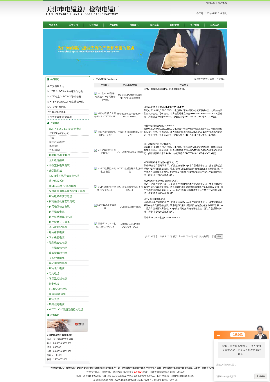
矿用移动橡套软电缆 (60, 216)
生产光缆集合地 (55, 86)
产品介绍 (113, 25)
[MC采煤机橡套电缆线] (105, 208)
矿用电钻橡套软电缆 (60, 196)
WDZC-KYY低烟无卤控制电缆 (66, 309)
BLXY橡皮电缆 (57, 294)
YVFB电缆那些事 (56, 112)
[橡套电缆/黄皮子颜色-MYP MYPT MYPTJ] (105, 116)
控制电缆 (54, 283)
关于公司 (73, 25)
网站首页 (53, 25)
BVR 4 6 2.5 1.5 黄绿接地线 (65, 128)
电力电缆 (54, 273)
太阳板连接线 (56, 160)
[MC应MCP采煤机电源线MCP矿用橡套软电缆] (105, 99)
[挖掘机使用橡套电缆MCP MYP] (105, 135)
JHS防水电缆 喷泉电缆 (59, 117)
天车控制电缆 (56, 258)
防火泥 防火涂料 (57, 142)
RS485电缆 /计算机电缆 (62, 185)
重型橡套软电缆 (58, 252)
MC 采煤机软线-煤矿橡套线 (130, 151)
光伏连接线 (55, 170)
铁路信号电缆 (56, 304)
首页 (212, 79)
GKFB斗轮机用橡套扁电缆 (64, 175)
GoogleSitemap (100, 380)
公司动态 (93, 25)
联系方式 (214, 25)
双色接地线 (54, 150)
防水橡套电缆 (56, 237)
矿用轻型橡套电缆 (59, 206)
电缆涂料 (53, 146)
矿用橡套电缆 (56, 211)
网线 (51, 137)
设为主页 (210, 2)
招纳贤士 (174, 25)
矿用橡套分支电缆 (59, 221)
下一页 (189, 236)
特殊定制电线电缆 (59, 165)
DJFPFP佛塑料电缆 (59, 133)
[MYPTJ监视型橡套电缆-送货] (105, 171)
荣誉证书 (134, 25)
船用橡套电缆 (56, 232)
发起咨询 (260, 376)
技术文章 (154, 25)
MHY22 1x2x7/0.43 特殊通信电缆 (65, 91)
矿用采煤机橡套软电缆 (62, 201)
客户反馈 (194, 25)
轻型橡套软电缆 (58, 242)
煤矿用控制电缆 (58, 263)
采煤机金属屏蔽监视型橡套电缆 (67, 191)
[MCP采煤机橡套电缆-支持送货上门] (105, 190)
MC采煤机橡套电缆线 (130, 207)
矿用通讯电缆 (56, 268)
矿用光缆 (54, 299)
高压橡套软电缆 (58, 227)
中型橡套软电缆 (58, 247)
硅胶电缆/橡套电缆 (59, 155)
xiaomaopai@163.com (182, 376)
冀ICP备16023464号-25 (166, 380)
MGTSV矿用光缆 (56, 106)
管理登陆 (136, 380)
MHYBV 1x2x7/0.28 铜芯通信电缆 (65, 101)
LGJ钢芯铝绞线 (58, 288)
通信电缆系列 (56, 180)
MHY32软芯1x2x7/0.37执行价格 (64, 96)
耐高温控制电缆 (58, 278)
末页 (196, 236)
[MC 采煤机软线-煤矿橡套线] (105, 153)
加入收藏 (222, 2)
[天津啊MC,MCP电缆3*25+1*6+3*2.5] (105, 226)
